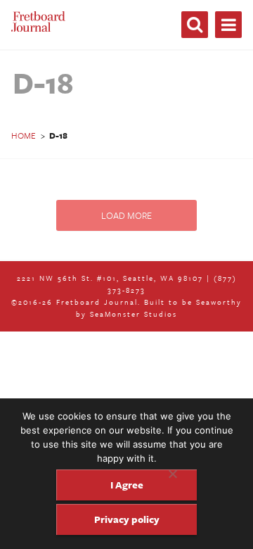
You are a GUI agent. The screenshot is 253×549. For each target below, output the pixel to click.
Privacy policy (127, 519)
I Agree (126, 484)
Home (23, 135)
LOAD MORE (126, 215)
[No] (172, 474)
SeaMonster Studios (133, 314)
